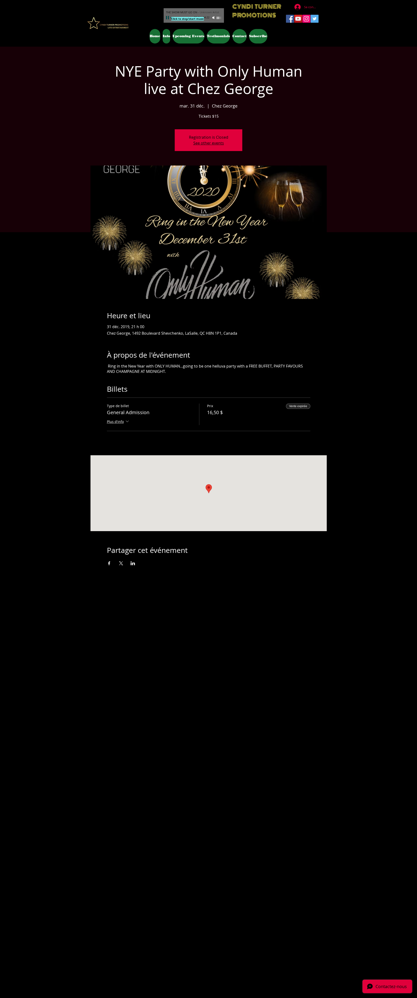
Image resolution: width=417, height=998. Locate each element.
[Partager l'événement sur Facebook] (109, 563)
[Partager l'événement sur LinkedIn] (133, 563)
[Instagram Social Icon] (306, 19)
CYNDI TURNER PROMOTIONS (256, 11)
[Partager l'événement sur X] (121, 563)
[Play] (168, 18)
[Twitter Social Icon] (315, 19)
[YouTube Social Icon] (298, 19)
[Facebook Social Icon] (290, 19)
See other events (208, 143)
